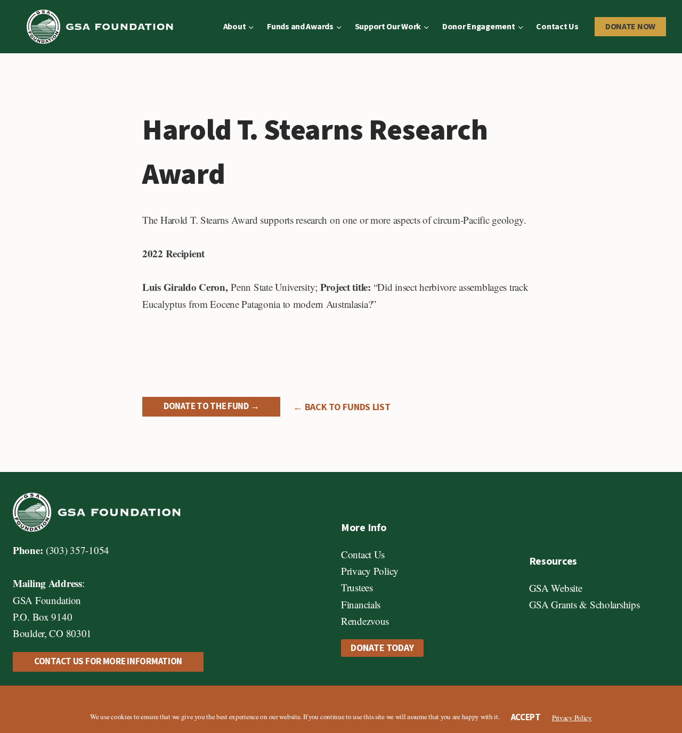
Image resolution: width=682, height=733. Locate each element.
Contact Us (557, 26)
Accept (526, 717)
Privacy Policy (370, 570)
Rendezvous (365, 621)
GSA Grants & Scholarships (584, 604)
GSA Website (555, 587)
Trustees (357, 587)
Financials (360, 604)
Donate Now (630, 26)
